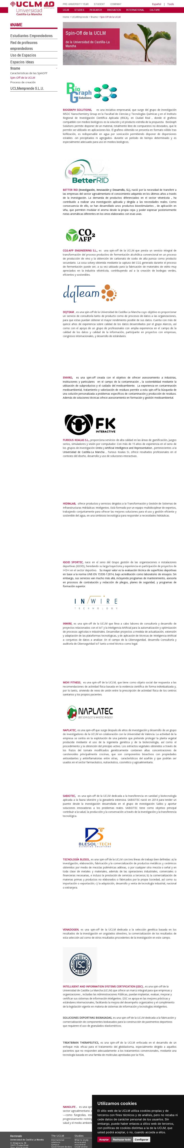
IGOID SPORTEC (73, 562)
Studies (79, 1135)
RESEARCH (96, 10)
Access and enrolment (80, 1143)
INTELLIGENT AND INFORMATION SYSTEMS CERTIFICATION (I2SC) (103, 986)
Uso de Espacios (23, 55)
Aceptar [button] (104, 1139)
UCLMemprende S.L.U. (27, 88)
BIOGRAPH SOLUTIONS (77, 109)
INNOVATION (114, 10)
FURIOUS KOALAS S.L (75, 440)
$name (16, 24)
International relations (57, 1141)
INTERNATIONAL (135, 10)
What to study (81, 1139)
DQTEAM (68, 312)
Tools (170, 4)
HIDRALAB (69, 503)
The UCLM (57, 1135)
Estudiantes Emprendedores (31, 35)
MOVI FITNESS (71, 682)
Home (66, 16)
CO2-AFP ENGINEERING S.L (79, 250)
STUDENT (99, 4)
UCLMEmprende (80, 16)
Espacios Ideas (22, 62)
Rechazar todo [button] (122, 1139)
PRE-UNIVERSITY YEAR (76, 4)
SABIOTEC (69, 796)
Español (156, 4)
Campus (55, 1144)
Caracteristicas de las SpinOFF (28, 73)
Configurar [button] (141, 1139)
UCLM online (81, 1146)
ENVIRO (67, 377)
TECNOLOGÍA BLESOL (76, 859)
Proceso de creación (23, 82)
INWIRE (67, 623)
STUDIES (79, 10)
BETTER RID (70, 189)
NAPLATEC (69, 730)
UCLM (66, 10)
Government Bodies (61, 1146)
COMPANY (115, 4)
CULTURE (155, 10)
